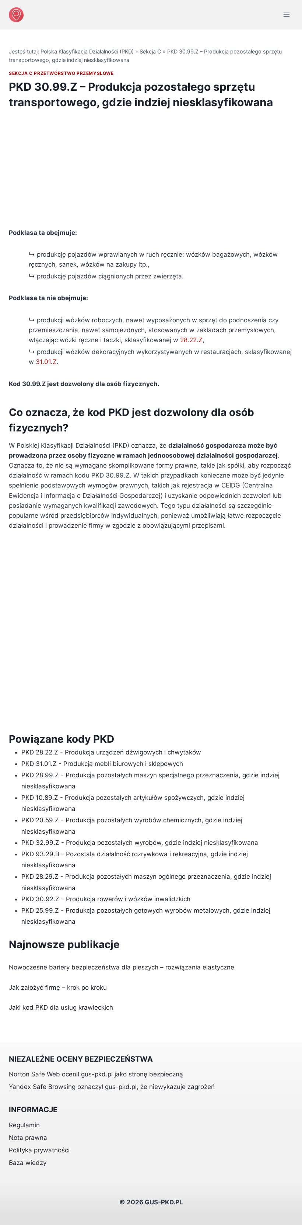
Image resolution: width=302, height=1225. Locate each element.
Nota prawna (28, 1137)
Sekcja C (150, 51)
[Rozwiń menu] (286, 14)
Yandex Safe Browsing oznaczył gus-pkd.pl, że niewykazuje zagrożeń (112, 1086)
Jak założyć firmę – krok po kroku (58, 987)
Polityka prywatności (39, 1150)
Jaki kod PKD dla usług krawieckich (61, 1007)
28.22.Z (191, 340)
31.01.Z (46, 361)
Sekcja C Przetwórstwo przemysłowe (61, 73)
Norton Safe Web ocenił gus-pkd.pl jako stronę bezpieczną (96, 1074)
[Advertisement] (151, 173)
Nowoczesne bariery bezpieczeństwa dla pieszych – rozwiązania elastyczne (121, 967)
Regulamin (24, 1125)
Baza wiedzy (27, 1162)
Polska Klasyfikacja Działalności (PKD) (87, 51)
